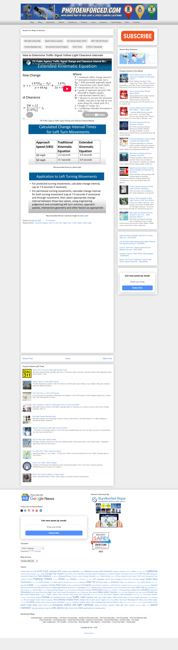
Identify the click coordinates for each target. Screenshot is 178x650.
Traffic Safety (77, 223)
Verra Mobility (59, 600)
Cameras (103, 22)
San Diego (121, 592)
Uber (28, 600)
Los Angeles (86, 585)
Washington (123, 600)
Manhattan (147, 585)
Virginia (103, 600)
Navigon (89, 587)
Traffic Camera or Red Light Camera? (46, 382)
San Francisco (130, 592)
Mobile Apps (56, 587)
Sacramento (85, 592)
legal (29, 605)
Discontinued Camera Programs (57, 47)
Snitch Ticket (77, 47)
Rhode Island (34, 592)
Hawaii (51, 582)
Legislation (44, 585)
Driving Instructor (89, 576)
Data (127, 22)
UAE (22, 600)
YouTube (23, 602)
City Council (58, 574)
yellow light (83, 216)
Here (55, 582)
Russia (78, 592)
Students (100, 594)
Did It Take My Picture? (99, 41)
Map (32, 22)
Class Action (68, 574)
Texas (33, 597)
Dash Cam (33, 576)
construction (68, 602)
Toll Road (56, 597)
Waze (141, 600)
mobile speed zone (45, 605)
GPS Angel (88, 579)
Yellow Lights (87, 223)
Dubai (112, 576)
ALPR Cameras (50, 571)
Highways (82, 582)
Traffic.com (126, 597)
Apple (70, 571)
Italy (129, 582)
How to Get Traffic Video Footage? (45, 463)
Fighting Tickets (42, 578)
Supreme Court (118, 594)
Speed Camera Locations (54, 41)
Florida (73, 579)
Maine (134, 585)
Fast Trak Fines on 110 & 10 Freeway (46, 393)
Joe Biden (137, 582)
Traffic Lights (97, 597)
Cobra (75, 574)
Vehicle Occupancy (46, 600)
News (155, 587)
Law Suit (24, 585)
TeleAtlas (154, 594)
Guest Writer (35, 582)
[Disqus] (67, 257)
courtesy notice (84, 602)
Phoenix (89, 590)
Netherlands (106, 587)
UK (25, 600)
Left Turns (58, 223)
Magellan (129, 585)
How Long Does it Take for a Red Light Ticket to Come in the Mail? (56, 405)
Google (142, 579)
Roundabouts (71, 592)
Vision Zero (110, 600)
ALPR (39, 571)
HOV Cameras (44, 582)
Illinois (101, 582)
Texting (38, 597)
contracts (75, 602)
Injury (106, 582)
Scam (144, 592)
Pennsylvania (72, 590)
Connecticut (102, 574)
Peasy (65, 590)
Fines (61, 578)
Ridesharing (43, 592)
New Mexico (123, 587)
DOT (140, 574)
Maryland (154, 585)
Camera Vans (25, 574)
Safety (100, 592)
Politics (114, 590)
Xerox (146, 600)
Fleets (67, 579)
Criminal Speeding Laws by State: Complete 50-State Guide (142, 140)
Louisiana (105, 585)
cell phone (60, 602)
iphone (155, 602)
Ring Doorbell (61, 592)
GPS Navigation (98, 579)
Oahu (30, 590)
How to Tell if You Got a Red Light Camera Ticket (50, 370)
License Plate (55, 585)
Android (64, 571)
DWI (147, 574)
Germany (125, 579)
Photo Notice (97, 590)
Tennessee (24, 597)
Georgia (118, 579)
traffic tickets (69, 608)
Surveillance (128, 594)
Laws (93, 22)
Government (26, 582)
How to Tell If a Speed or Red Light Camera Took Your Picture (142, 199)
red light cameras (82, 604)
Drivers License (77, 576)
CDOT (144, 571)
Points (106, 590)
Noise (22, 590)
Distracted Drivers (65, 576)
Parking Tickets (57, 590)
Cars (42, 574)
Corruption (110, 574)
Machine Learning (121, 585)
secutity (131, 605)
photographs (58, 605)
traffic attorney (58, 608)
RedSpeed (153, 590)
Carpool (38, 574)
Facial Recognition (147, 576)
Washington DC (133, 600)
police (67, 604)
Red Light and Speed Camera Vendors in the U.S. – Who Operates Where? (141, 215)
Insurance (115, 582)
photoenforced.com (100, 542)
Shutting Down (34, 594)
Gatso (113, 579)
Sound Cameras (63, 594)
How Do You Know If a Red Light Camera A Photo (50, 428)
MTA (112, 585)
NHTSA (72, 587)
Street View (94, 594)
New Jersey (114, 587)
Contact (136, 22)
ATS (59, 571)
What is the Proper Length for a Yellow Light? (48, 474)
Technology (116, 22)
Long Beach (76, 585)
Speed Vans (78, 594)
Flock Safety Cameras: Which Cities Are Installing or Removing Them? (142, 77)
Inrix (109, 582)
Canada (33, 574)
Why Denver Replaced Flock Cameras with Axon (140, 154)
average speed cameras (43, 602)
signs (144, 605)
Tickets (84, 22)
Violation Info (84, 600)
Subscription (108, 594)
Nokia (27, 590)
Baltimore (116, 571)
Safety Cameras (110, 592)
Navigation (82, 587)
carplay (54, 602)
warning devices (89, 608)
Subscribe (50, 22)
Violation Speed (94, 600)
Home (67, 359)
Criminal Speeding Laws (32, 47)
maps (34, 605)
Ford (78, 579)
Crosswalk (124, 574)
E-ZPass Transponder (94, 47)
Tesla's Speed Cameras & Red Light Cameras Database (141, 187)
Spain (71, 594)
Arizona (76, 571)
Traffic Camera (86, 597)
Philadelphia (81, 590)
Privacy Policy (89, 633)
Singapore (43, 594)
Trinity (149, 597)
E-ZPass (117, 576)
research (111, 605)
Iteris (132, 582)
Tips (51, 597)
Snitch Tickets (52, 594)
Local (63, 585)
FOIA (138, 576)
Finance (55, 579)
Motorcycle (65, 587)
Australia (95, 571)
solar (148, 605)
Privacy (128, 590)
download (109, 602)
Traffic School (117, 597)
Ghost (130, 579)
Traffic (76, 597)
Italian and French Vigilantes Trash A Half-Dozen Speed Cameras (136, 261)
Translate (37, 551)
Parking (49, 590)
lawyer (23, 605)
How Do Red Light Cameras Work (44, 439)
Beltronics (129, 571)
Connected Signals (41, 223)
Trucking (154, 597)
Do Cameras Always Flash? (77, 41)
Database (47, 576)
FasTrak (30, 579)
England (124, 576)
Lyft (110, 585)
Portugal (123, 590)
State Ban (86, 594)
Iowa (121, 582)
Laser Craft (154, 582)
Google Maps (151, 579)
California (151, 571)
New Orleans (131, 587)
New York (140, 587)
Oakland (35, 590)
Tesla (29, 597)
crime (92, 602)
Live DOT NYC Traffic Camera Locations (47, 451)
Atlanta (82, 571)
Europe (134, 576)
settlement (138, 605)
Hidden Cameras (63, 582)
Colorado (81, 574)
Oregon (44, 590)
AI (35, 571)
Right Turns (67, 223)
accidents (30, 602)
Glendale (136, 579)
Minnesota (34, 587)
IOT (97, 582)
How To (51, 223)
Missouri (41, 587)
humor (145, 602)
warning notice (100, 608)
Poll (119, 590)
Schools (150, 592)
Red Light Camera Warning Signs (44, 416)
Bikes (134, 571)
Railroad (139, 590)
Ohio (40, 590)
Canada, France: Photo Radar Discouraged (136, 254)
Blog (40, 22)
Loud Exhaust (96, 585)
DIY (137, 574)
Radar (134, 590)
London (69, 585)
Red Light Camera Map (32, 41)
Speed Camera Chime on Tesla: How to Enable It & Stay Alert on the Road (142, 170)
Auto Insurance (105, 571)
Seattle (26, 594)
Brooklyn (139, 571)
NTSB (76, 587)
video (80, 608)
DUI (144, 574)
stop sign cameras (37, 608)
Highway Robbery (74, 582)
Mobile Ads (48, 587)
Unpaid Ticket (35, 600)
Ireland (126, 582)
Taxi (141, 594)
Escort (129, 576)
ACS (32, 571)
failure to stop (118, 602)
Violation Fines (72, 600)
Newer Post (28, 359)
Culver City (132, 574)
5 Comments (50, 220)
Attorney (88, 571)
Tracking (69, 597)
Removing (25, 592)
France (82, 579)
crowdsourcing (100, 602)
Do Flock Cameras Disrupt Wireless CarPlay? (140, 123)
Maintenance (140, 585)
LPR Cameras (146, 582)
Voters (116, 600)
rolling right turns (121, 605)
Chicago (48, 574)
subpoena (48, 608)
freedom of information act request (133, 602)
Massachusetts (25, 587)
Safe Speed (93, 592)
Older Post (107, 359)
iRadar (150, 602)
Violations (72, 22)
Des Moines (55, 576)
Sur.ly (105, 547)
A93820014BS (25, 571)
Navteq (94, 587)
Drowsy (98, 576)
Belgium (123, 571)
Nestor (99, 587)
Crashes (117, 574)
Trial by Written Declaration (139, 597)
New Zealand (149, 587)
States (61, 22)
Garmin (107, 579)
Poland (110, 590)
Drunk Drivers (106, 576)
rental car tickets (101, 605)
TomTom (63, 597)
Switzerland (136, 594)
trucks (76, 608)
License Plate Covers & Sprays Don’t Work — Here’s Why (141, 109)
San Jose (138, 592)
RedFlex (146, 590)
